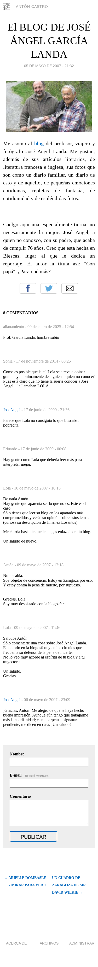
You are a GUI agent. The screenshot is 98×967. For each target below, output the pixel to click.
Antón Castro (32, 6)
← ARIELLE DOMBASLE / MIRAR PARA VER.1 (25, 881)
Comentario (20, 796)
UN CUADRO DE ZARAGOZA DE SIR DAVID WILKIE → (69, 885)
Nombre (17, 754)
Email (69, 288)
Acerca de (16, 943)
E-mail (29, 775)
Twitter (49, 288)
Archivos (49, 943)
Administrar (81, 943)
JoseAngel (12, 409)
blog (39, 143)
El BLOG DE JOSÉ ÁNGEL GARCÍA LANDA (49, 40)
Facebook (28, 288)
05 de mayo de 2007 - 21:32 (49, 66)
